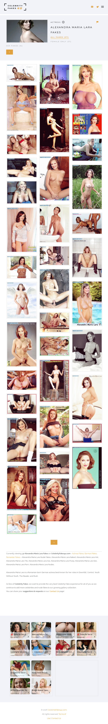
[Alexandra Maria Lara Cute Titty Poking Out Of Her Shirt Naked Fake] (21, 231)
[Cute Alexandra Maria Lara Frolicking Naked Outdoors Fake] (86, 188)
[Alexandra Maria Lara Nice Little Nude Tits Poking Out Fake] (86, 469)
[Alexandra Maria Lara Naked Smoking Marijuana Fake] (86, 151)
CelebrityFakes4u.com (57, 710)
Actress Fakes (78, 553)
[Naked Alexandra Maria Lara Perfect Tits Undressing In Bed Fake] (86, 352)
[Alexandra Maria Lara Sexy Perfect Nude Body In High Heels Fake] (54, 131)
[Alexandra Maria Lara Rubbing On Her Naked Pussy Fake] (54, 179)
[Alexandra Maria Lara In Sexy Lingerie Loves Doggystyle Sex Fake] (86, 224)
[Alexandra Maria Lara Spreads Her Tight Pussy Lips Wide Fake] (21, 405)
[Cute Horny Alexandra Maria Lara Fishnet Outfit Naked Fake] (54, 257)
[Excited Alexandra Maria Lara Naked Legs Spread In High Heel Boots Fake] (86, 259)
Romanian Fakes (13, 557)
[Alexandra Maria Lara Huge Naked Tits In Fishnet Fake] (86, 88)
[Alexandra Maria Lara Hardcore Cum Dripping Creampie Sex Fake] (21, 381)
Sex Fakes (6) (14, 46)
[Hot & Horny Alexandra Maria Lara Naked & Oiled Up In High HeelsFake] (21, 74)
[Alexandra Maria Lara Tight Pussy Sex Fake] (54, 347)
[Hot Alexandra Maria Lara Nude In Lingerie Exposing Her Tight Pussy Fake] (54, 501)
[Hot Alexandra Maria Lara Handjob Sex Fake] (21, 345)
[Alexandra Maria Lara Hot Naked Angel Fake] (21, 301)
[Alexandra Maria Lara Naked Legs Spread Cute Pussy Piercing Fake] (54, 464)
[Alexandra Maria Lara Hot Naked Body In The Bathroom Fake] (54, 224)
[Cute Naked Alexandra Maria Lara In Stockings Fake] (21, 489)
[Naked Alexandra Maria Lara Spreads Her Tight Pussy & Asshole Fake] (21, 525)
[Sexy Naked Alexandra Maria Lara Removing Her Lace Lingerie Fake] (21, 109)
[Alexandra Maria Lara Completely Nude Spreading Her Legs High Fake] (86, 434)
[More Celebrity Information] (63, 22)
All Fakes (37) (60, 37)
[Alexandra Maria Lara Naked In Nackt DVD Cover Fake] (86, 125)
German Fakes (91, 553)
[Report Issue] (97, 22)
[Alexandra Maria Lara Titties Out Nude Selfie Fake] (21, 193)
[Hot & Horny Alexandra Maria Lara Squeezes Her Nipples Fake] (21, 169)
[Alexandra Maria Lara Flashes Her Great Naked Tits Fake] (21, 268)
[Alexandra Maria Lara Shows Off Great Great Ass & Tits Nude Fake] (86, 398)
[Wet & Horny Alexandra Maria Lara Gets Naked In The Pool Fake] (86, 304)
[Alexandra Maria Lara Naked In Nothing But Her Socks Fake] (21, 441)
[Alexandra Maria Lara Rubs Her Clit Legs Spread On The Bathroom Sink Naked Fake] (54, 323)
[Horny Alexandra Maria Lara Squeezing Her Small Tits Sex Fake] (54, 290)
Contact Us (54, 591)
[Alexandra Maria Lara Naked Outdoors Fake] (54, 382)
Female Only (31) (61, 42)
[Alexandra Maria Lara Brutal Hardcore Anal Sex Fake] (21, 145)
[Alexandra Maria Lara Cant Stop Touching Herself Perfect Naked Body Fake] (54, 85)
